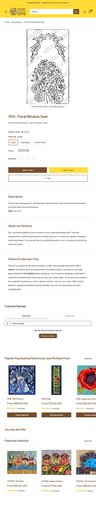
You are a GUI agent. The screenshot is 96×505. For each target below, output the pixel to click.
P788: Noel (46, 399)
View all (88, 441)
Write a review (48, 336)
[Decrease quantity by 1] (20, 158)
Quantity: (12, 158)
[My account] (84, 11)
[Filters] (7, 323)
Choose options (22, 415)
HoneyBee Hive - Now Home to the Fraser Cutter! (48, 2)
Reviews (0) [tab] (26, 316)
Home (7, 22)
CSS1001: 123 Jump (15, 481)
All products (17, 22)
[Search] (76, 11)
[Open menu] (6, 12)
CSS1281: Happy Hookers (52, 481)
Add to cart (27, 170)
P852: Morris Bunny (15, 399)
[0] (89, 11)
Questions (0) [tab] (69, 316)
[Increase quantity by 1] (33, 158)
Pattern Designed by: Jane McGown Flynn (27, 123)
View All (88, 358)
